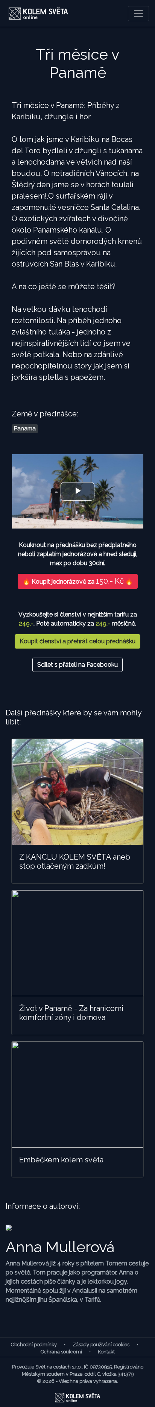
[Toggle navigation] (138, 13)
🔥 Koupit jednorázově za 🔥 (78, 581)
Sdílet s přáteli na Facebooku (77, 664)
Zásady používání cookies (101, 1344)
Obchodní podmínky (34, 1344)
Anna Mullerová (60, 1247)
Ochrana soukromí (61, 1352)
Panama (25, 428)
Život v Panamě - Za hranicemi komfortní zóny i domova (71, 1013)
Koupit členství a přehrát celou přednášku (77, 641)
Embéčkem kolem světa (61, 1159)
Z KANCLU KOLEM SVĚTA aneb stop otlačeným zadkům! (74, 861)
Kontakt (106, 1352)
